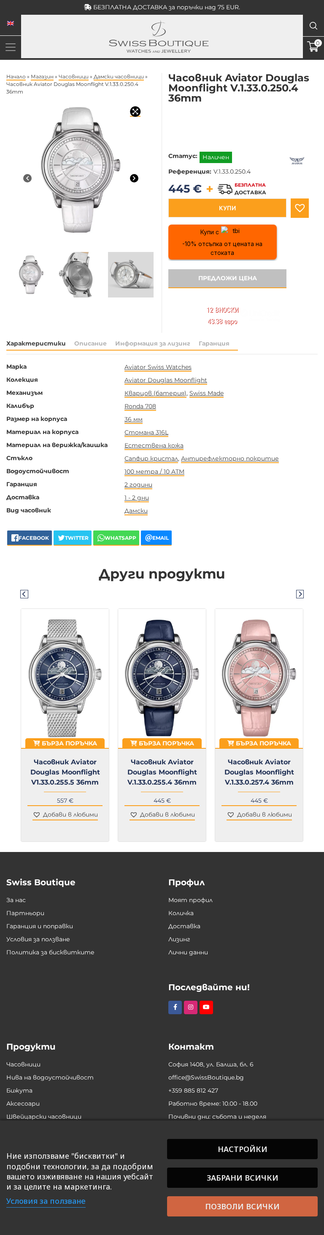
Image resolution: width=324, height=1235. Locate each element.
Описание (90, 343)
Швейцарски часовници (43, 1116)
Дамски (136, 510)
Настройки (242, 1149)
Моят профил (190, 900)
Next (300, 593)
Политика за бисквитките (50, 952)
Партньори (25, 913)
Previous (24, 593)
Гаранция (214, 343)
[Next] (134, 178)
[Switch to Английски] (10, 23)
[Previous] (27, 178)
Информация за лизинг (152, 343)
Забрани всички (242, 1178)
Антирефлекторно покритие (230, 458)
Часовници (74, 76)
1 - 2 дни (136, 497)
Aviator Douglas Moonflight (165, 380)
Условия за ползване (38, 939)
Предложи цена (227, 278)
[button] (300, 208)
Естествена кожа (154, 445)
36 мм (133, 419)
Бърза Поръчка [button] (68, 743)
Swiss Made (206, 393)
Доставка (184, 926)
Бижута (19, 1090)
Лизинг (179, 939)
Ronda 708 (140, 406)
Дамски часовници (119, 76)
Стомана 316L (146, 432)
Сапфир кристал (151, 458)
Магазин (42, 76)
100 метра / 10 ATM (154, 471)
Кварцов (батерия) (155, 393)
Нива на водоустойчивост (50, 1077)
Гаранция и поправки (39, 926)
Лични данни (188, 952)
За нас (16, 900)
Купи (227, 208)
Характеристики (36, 343)
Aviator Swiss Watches (158, 367)
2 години (138, 484)
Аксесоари (23, 1103)
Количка (181, 913)
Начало (16, 76)
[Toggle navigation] (10, 47)
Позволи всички (242, 1206)
